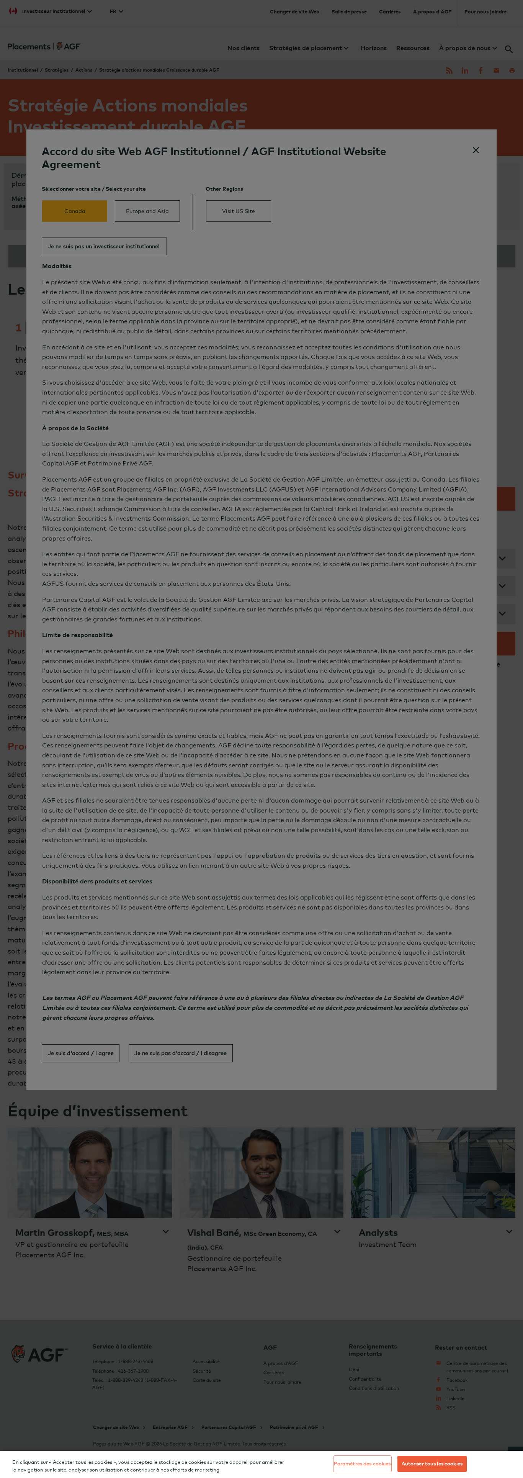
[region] (261, 1464)
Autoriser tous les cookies (432, 1463)
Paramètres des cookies (362, 1463)
